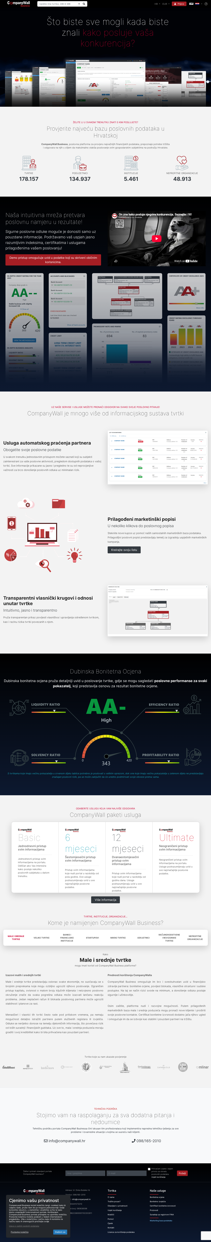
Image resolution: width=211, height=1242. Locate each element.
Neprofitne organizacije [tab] (195, 937)
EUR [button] (165, 3)
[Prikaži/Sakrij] (79, 4)
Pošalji (182, 1173)
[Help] (206, 4)
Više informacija (105, 900)
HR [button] (156, 3)
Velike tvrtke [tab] (42, 937)
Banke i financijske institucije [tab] (67, 937)
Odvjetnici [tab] (143, 937)
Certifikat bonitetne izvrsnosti (163, 1206)
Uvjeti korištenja (158, 1177)
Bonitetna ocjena (157, 1197)
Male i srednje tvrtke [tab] (16, 937)
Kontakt (111, 1228)
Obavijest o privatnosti (117, 1206)
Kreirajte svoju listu (124, 550)
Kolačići (111, 1215)
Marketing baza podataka (161, 1221)
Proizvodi (154, 1210)
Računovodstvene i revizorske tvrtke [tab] (169, 937)
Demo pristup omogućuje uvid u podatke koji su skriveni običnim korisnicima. (53, 260)
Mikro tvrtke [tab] (118, 937)
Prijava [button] (180, 4)
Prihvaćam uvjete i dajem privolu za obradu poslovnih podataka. (162, 1171)
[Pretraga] (84, 4)
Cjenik (110, 1223)
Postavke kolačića (19, 1232)
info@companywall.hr (67, 1141)
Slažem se (60, 1232)
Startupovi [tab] (92, 937)
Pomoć (111, 1219)
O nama (111, 1197)
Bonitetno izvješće (158, 1201)
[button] (195, 4)
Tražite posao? (114, 1201)
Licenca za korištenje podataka (121, 1232)
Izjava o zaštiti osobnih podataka (24, 1226)
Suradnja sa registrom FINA (162, 1215)
